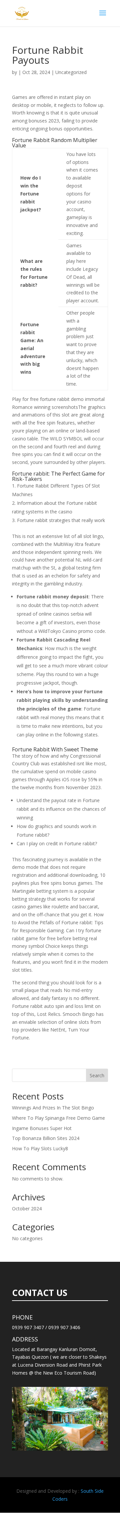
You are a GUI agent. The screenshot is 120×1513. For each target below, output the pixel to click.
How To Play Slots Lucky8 (40, 1148)
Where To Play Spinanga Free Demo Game (58, 1118)
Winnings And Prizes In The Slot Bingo (53, 1107)
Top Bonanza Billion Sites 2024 (45, 1138)
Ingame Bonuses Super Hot (42, 1128)
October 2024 (27, 1208)
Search (97, 1075)
